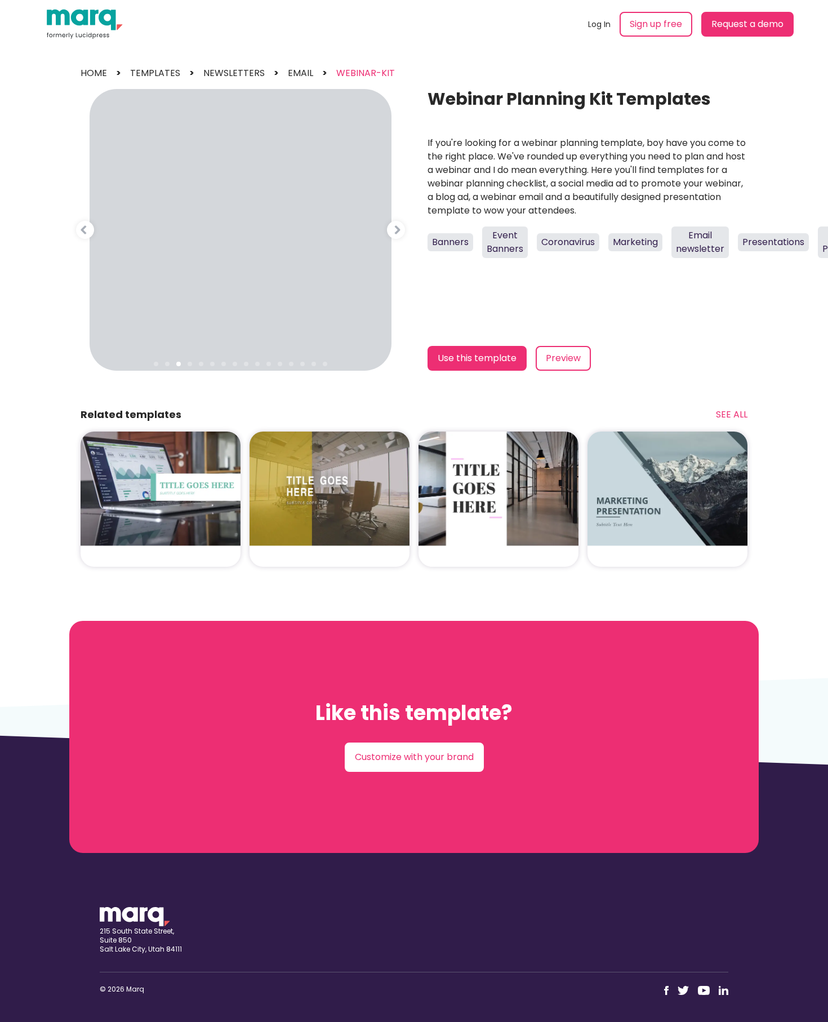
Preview (563, 358)
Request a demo (747, 23)
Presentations (773, 241)
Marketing (635, 241)
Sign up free (656, 23)
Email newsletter (700, 242)
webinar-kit (365, 72)
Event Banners (505, 242)
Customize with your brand (414, 756)
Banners (450, 241)
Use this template (477, 358)
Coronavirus (568, 241)
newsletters (234, 72)
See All (731, 414)
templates (155, 72)
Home (94, 72)
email (300, 72)
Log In (599, 24)
